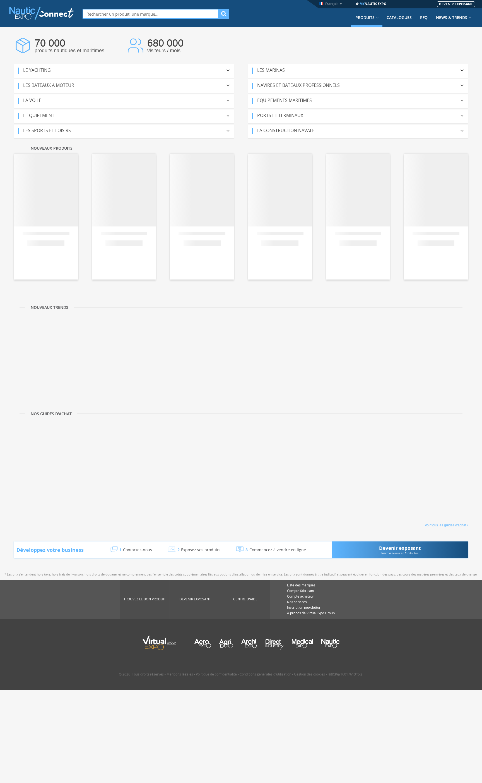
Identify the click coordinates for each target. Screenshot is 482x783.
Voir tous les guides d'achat (445, 525)
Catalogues (399, 17)
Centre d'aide (245, 599)
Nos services (297, 602)
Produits (365, 17)
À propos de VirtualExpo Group (311, 613)
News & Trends (451, 17)
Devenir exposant (195, 599)
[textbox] (150, 14)
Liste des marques (301, 585)
